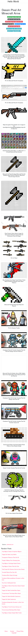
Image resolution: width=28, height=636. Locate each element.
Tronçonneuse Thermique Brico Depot (11, 593)
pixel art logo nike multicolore (14, 28)
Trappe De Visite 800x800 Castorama (11, 596)
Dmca (6, 631)
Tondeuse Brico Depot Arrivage (9, 575)
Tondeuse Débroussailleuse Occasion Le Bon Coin (13, 579)
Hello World (13, 1)
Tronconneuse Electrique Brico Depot (11, 610)
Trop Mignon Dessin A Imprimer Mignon (11, 551)
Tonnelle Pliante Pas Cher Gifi (9, 572)
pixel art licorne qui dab (14, 26)
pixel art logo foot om (20, 24)
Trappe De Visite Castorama (9, 599)
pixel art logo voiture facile (14, 17)
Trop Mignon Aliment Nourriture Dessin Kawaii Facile (13, 586)
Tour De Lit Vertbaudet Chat (9, 583)
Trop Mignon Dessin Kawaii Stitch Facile (12, 613)
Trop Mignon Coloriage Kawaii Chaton (11, 563)
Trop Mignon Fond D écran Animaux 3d (11, 607)
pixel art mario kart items (14, 19)
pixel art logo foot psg (8, 24)
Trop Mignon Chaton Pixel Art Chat (10, 566)
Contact (12, 631)
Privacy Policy (20, 631)
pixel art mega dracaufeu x (14, 31)
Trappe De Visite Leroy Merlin (9, 554)
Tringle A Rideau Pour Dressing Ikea (11, 560)
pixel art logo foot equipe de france (14, 21)
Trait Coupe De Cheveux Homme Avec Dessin (13, 569)
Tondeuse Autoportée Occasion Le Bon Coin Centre (13, 603)
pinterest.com (10, 544)
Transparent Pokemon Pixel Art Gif (10, 557)
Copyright (14, 633)
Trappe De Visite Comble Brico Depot (11, 590)
